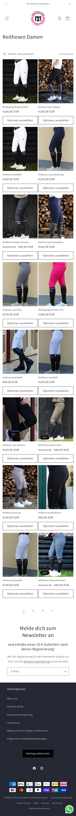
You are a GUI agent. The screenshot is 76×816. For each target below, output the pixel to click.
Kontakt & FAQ (15, 706)
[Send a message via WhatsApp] (69, 809)
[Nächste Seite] (52, 611)
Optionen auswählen (20, 120)
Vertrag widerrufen (38, 753)
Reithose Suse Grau (12, 512)
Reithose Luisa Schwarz (14, 445)
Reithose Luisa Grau (12, 309)
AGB (36, 803)
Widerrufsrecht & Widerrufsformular (27, 730)
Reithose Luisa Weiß (48, 377)
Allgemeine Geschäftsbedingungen (27, 738)
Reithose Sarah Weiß (12, 377)
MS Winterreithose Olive (50, 445)
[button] (7, 18)
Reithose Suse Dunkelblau (50, 242)
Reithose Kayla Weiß (12, 580)
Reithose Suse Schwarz (49, 107)
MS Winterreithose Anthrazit (51, 580)
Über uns (12, 698)
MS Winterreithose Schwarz (16, 242)
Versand (45, 803)
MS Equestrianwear (20, 797)
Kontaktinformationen (39, 808)
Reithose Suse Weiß (12, 174)
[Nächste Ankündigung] (69, 4)
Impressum (13, 722)
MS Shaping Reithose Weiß (15, 107)
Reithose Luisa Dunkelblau (51, 174)
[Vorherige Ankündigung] (6, 4)
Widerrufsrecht (24, 803)
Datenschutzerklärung (37, 661)
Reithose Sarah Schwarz (49, 512)
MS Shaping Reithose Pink (50, 309)
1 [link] (23, 610)
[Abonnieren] (65, 671)
